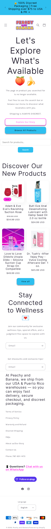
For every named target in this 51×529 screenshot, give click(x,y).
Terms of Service (14, 411)
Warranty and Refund (16, 424)
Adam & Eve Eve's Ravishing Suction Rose (13, 208)
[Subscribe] (42, 345)
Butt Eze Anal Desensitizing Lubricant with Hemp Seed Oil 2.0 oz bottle (38, 211)
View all (25, 281)
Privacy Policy (12, 418)
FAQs (8, 437)
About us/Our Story (15, 443)
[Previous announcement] (5, 7)
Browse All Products (25, 130)
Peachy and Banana (21, 527)
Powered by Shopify (37, 527)
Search (25, 150)
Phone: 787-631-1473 (15, 456)
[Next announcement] (46, 7)
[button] (6, 25)
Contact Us (11, 450)
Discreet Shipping (14, 431)
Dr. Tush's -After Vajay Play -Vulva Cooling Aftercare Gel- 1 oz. (38, 259)
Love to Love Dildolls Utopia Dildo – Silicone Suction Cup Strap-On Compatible (13, 261)
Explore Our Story (25, 122)
